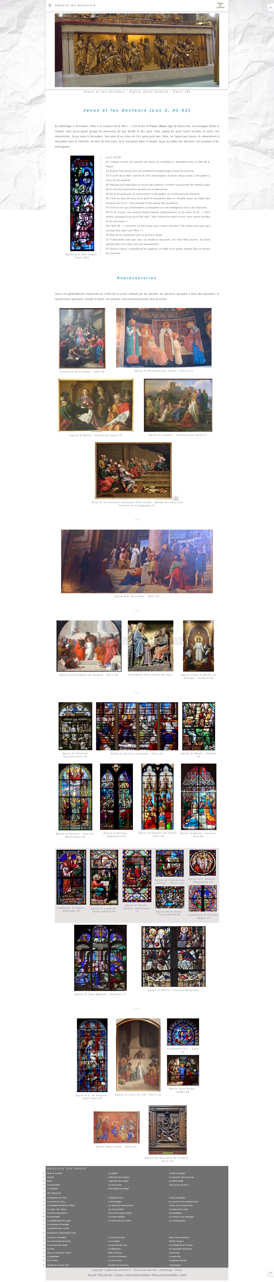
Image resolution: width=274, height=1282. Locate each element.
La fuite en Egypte (177, 1173)
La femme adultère (116, 1217)
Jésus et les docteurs (178, 1185)
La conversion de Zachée (119, 1221)
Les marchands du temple (59, 1241)
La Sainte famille (176, 1181)
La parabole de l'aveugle (58, 1224)
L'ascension (174, 1253)
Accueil (92, 1274)
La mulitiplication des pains (59, 1221)
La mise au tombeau (117, 1256)
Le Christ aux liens (116, 1237)
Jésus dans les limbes (179, 1237)
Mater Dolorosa (115, 1253)
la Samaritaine (53, 1217)
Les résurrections (116, 1209)
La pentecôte (175, 1256)
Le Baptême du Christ (57, 1198)
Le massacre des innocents (181, 1177)
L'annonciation (53, 1185)
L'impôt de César (115, 1198)
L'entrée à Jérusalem (56, 1237)
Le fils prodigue (115, 1201)
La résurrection (115, 1260)
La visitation (52, 1188)
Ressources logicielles (165, 1274)
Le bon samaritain (177, 1198)
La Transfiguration (177, 1221)
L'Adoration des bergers (119, 1177)
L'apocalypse (175, 1265)
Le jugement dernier (178, 1260)
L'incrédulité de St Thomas (181, 1245)
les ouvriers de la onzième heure (183, 1201)
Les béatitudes (175, 1213)
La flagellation (53, 1256)
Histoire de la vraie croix (58, 1265)
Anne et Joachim (54, 1173)
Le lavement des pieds (57, 1245)
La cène (50, 1249)
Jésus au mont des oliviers (59, 1253)
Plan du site (105, 1274)
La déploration (114, 1249)
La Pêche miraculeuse (57, 1213)
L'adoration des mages (118, 1181)
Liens (183, 1274)
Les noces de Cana (56, 1201)
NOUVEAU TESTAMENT (67, 1168)
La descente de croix (117, 1245)
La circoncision (115, 1185)
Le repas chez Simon (56, 1209)
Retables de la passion (118, 1265)
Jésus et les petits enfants (120, 1213)
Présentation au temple (118, 1188)
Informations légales (137, 1274)
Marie (49, 1181)
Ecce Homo (52, 1260)
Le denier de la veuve (178, 1209)
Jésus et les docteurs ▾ (75, 5)
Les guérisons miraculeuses (121, 1205)
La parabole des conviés (58, 1228)
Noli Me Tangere (176, 1241)
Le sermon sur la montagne (181, 1217)
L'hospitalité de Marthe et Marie (61, 1205)
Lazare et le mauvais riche (181, 1205)
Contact (118, 1274)
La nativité (112, 1173)
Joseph (50, 1177)
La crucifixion (114, 1241)
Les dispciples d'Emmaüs (180, 1249)
